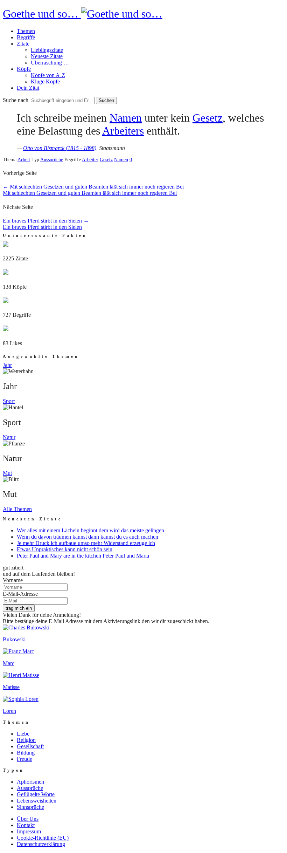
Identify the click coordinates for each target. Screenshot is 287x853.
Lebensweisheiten (36, 801)
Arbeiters (123, 130)
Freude (24, 759)
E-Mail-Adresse (20, 594)
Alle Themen (17, 509)
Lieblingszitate (47, 50)
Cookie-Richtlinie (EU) (43, 838)
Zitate (23, 44)
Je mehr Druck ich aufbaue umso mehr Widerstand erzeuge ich (86, 543)
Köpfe (24, 69)
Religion (26, 740)
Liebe (23, 734)
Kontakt (26, 825)
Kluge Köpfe (45, 81)
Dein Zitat (28, 88)
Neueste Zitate (47, 56)
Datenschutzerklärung (41, 844)
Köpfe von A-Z (48, 75)
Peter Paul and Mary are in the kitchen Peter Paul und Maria (83, 556)
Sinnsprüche (30, 807)
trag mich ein (19, 608)
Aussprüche (51, 159)
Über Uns (27, 819)
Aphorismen (30, 782)
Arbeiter (90, 159)
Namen (126, 117)
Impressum (29, 831)
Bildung (26, 753)
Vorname (13, 580)
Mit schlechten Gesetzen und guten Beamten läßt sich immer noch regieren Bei (93, 187)
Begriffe (26, 37)
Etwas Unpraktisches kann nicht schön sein (64, 549)
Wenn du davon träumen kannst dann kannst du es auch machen (87, 537)
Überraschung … (50, 63)
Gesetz (207, 117)
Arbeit (24, 159)
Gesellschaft (30, 746)
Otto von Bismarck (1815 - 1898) (59, 148)
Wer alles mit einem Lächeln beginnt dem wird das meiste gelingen (90, 530)
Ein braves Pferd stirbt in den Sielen (46, 221)
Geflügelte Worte (36, 794)
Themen (26, 31)
